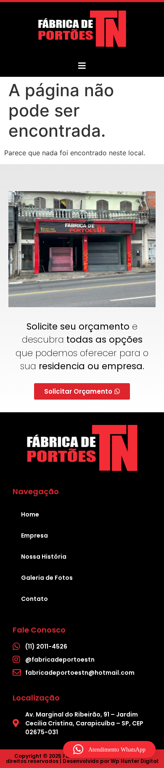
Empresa (34, 535)
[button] (109, 749)
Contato (34, 599)
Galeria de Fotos (47, 577)
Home (30, 514)
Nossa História (43, 556)
